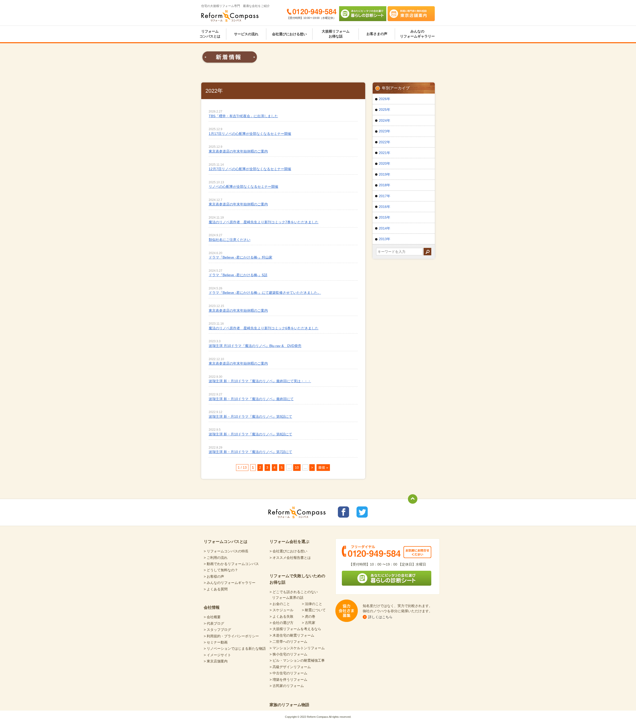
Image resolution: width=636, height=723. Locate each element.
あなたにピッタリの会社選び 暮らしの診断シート (362, 13)
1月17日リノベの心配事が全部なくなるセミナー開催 (250, 134)
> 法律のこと (312, 604)
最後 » (323, 467)
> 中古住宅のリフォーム (288, 673)
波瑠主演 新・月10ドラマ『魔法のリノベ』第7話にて (250, 452)
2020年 (384, 163)
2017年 (384, 196)
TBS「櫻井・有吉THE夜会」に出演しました (243, 116)
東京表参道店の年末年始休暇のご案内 (238, 151)
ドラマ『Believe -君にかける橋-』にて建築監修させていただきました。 (265, 293)
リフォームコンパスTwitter (362, 512)
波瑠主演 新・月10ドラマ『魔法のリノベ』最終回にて (251, 399)
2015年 (384, 217)
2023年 (384, 131)
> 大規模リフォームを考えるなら (295, 629)
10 (297, 467)
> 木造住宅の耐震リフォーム (292, 635)
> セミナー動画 (216, 642)
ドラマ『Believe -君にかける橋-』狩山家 (240, 257)
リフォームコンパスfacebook (343, 512)
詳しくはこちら (380, 617)
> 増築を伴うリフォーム (288, 680)
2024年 (384, 120)
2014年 (384, 228)
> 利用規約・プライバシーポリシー (231, 636)
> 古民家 (308, 623)
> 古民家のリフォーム (287, 686)
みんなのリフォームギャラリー (417, 33)
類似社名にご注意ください (229, 240)
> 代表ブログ (214, 623)
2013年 (384, 239)
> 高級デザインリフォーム (290, 667)
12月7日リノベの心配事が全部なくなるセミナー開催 (250, 169)
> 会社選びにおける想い (288, 551)
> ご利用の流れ (216, 558)
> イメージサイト (217, 655)
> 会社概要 (212, 617)
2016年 (384, 207)
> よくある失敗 (281, 616)
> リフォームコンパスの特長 (226, 551)
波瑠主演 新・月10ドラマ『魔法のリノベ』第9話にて (250, 417)
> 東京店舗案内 (216, 661)
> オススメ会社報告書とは (290, 558)
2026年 (384, 99)
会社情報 (212, 607)
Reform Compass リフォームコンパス (230, 16)
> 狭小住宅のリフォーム (288, 654)
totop (412, 499)
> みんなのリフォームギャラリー (229, 583)
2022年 (384, 142)
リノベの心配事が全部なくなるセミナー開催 (243, 187)
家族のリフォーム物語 (289, 705)
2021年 (384, 153)
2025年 (384, 110)
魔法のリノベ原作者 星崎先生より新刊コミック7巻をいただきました (263, 222)
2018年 (384, 185)
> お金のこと (280, 604)
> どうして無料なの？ (221, 570)
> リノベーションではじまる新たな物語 (235, 648)
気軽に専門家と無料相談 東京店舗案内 (411, 13)
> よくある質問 (216, 589)
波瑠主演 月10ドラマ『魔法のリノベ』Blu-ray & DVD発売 (255, 346)
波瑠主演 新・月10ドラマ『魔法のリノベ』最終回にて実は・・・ (260, 381)
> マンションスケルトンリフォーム (297, 648)
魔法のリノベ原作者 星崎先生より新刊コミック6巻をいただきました (263, 328)
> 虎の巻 (308, 616)
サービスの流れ (246, 34)
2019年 (384, 174)
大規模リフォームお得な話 (336, 33)
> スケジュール (281, 610)
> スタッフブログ (217, 630)
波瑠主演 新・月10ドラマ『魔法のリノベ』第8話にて (250, 434)
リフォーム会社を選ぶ (289, 541)
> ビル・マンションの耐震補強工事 (297, 660)
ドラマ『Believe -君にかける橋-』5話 (238, 275)
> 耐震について (314, 610)
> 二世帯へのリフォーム (288, 642)
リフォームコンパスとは (209, 33)
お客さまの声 (376, 34)
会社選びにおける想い (289, 34)
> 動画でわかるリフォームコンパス (231, 564)
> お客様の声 (214, 576)
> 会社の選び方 (281, 623)
